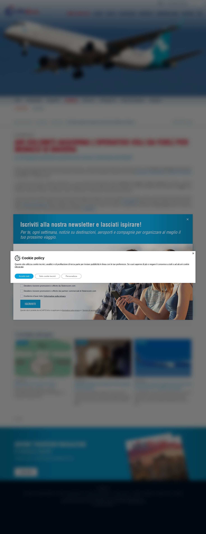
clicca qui (19, 267)
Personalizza (71, 276)
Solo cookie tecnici (47, 276)
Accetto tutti (24, 276)
